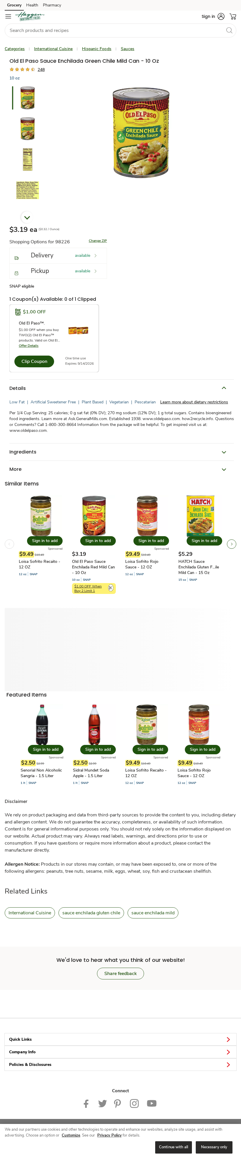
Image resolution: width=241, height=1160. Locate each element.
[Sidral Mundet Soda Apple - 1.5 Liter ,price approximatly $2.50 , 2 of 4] (94, 744)
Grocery (14, 5)
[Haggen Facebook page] (87, 1103)
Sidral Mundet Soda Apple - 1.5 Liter (91, 773)
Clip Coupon (34, 361)
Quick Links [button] (20, 1039)
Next (27, 217)
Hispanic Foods (96, 49)
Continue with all (173, 1147)
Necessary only (214, 1147)
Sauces (127, 49)
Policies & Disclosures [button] (30, 1064)
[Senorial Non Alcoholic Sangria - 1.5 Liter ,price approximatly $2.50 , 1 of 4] (42, 744)
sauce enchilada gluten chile (91, 913)
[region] (120, 1142)
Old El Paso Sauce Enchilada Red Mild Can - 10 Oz (93, 567)
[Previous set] (9, 544)
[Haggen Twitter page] (102, 1103)
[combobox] (120, 30)
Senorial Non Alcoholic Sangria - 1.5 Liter (41, 773)
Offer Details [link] (29, 345)
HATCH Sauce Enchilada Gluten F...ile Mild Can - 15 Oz (198, 567)
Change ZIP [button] (98, 240)
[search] (229, 30)
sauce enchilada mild (153, 913)
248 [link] (41, 69)
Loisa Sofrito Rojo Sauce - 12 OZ (141, 564)
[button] (213, 16)
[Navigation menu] (8, 16)
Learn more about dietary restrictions (194, 402)
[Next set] (231, 544)
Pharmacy (52, 5)
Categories (15, 49)
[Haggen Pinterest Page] (118, 1103)
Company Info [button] (22, 1052)
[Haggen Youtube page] (152, 1103)
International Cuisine (53, 49)
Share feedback (120, 973)
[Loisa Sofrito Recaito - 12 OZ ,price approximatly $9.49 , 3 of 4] (146, 744)
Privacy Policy (109, 1135)
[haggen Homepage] (30, 16)
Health (32, 5)
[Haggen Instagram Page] (135, 1103)
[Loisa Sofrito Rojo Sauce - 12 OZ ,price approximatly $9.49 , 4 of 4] (199, 744)
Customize (71, 1135)
